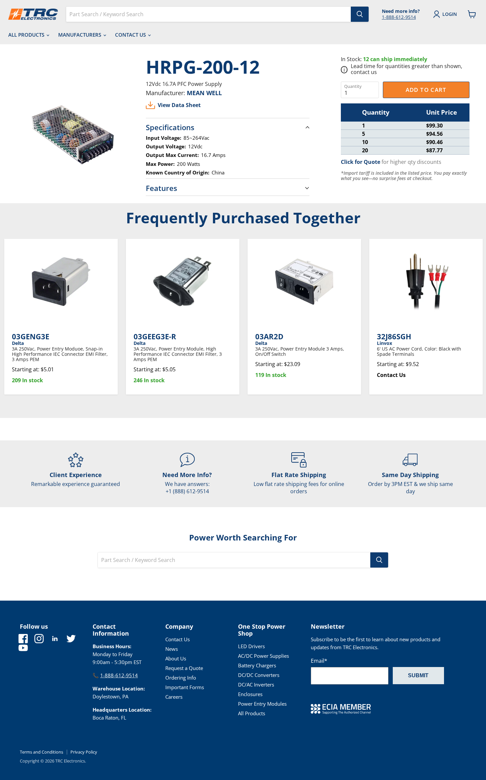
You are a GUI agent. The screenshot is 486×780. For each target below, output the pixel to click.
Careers (173, 696)
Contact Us (131, 34)
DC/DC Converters (258, 675)
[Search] (360, 14)
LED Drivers (251, 646)
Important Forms (184, 687)
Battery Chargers (257, 665)
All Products (27, 34)
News (171, 649)
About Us (175, 658)
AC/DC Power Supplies (263, 655)
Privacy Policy (83, 752)
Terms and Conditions (41, 752)
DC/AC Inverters (256, 684)
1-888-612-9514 (399, 17)
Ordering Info (180, 677)
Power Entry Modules (262, 703)
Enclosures (250, 694)
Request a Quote (184, 668)
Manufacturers (80, 34)
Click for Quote (360, 162)
